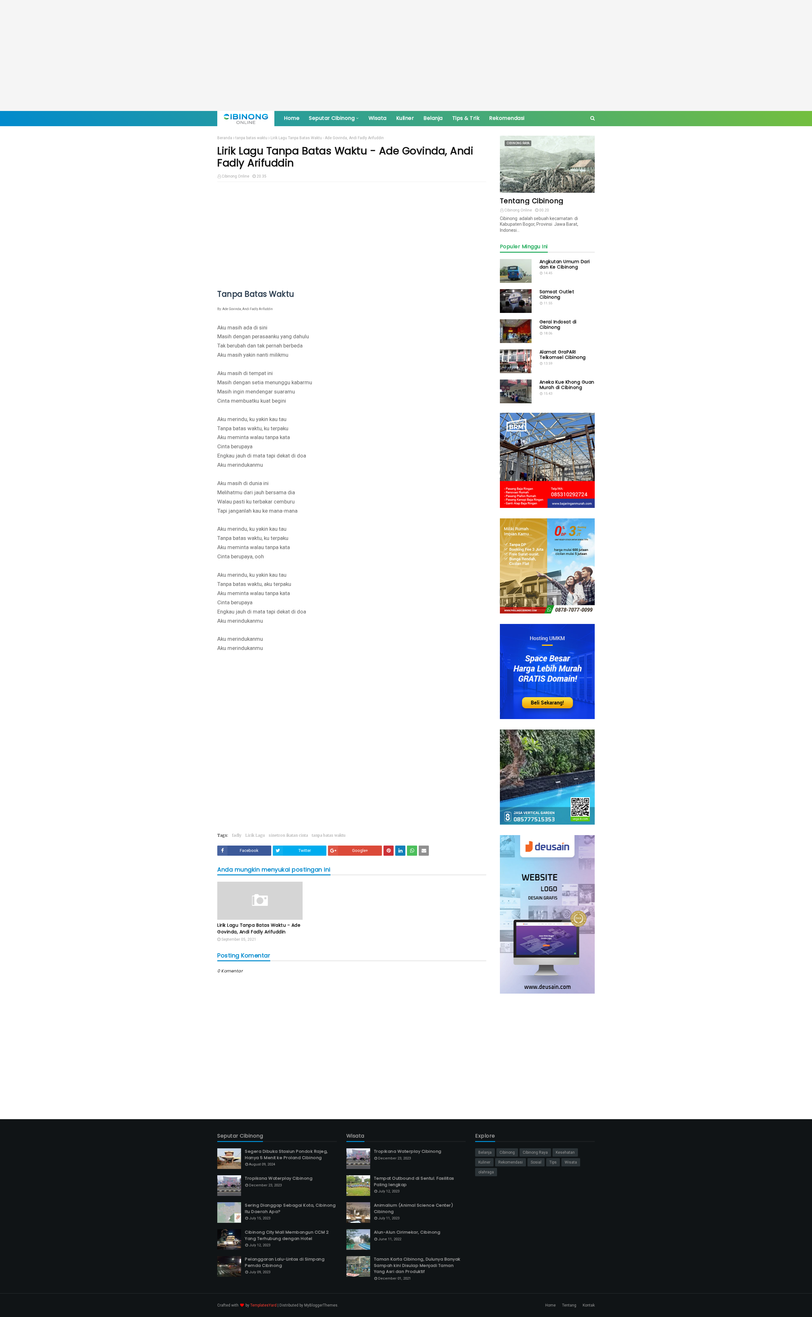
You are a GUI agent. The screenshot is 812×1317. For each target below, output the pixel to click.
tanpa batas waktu (251, 138)
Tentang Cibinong (532, 201)
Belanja (485, 1152)
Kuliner (484, 1162)
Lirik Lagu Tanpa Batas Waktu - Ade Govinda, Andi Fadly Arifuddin (258, 928)
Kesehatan (565, 1152)
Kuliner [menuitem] (405, 118)
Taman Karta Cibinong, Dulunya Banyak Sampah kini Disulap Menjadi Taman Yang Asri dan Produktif (417, 1265)
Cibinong (507, 1152)
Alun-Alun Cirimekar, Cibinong (407, 1232)
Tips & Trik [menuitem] (466, 118)
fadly (236, 835)
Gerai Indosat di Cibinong (558, 324)
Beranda (224, 138)
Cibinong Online (235, 176)
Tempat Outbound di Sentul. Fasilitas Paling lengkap (414, 1181)
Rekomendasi (510, 1162)
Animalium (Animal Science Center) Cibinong (413, 1208)
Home (550, 1305)
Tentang (569, 1305)
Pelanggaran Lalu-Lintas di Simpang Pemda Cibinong (284, 1262)
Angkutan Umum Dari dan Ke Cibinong (565, 264)
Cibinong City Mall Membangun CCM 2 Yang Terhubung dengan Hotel (287, 1235)
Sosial (536, 1162)
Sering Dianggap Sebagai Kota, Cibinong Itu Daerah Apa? (290, 1208)
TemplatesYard (263, 1305)
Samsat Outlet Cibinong (557, 294)
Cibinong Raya (535, 1152)
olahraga (486, 1172)
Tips (553, 1162)
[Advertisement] (406, 55)
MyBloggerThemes (320, 1305)
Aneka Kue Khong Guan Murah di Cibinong (567, 385)
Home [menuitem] (291, 118)
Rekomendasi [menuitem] (507, 118)
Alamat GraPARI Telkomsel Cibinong (563, 354)
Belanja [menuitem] (433, 118)
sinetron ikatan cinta (288, 835)
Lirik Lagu (255, 835)
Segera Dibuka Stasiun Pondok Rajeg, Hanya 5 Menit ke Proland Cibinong (286, 1154)
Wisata (571, 1162)
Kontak (589, 1305)
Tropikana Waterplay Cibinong (278, 1178)
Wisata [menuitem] (378, 118)
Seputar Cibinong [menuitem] (332, 118)
